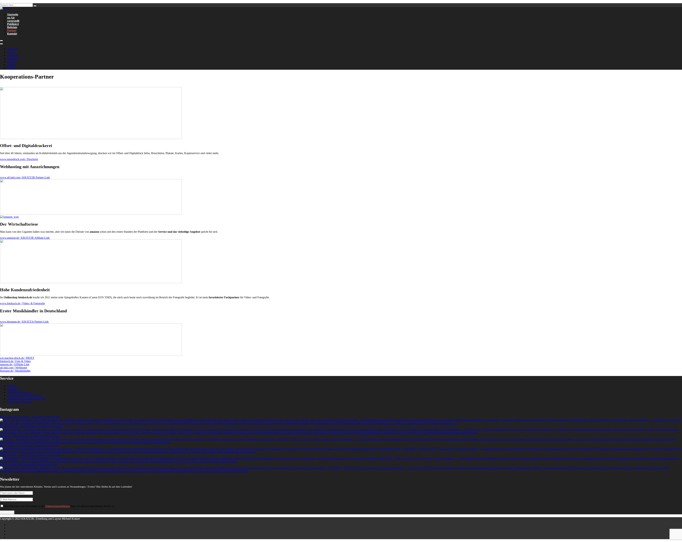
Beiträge (12, 27)
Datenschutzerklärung (19, 401)
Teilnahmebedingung (19, 392)
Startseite (12, 14)
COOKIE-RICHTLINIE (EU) (24, 395)
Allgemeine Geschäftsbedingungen (26, 398)
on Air (11, 17)
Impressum (13, 389)
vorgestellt (13, 20)
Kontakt (12, 33)
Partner (12, 30)
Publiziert (13, 24)
